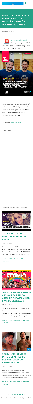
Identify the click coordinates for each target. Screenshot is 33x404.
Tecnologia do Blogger (17, 394)
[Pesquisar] (26, 3)
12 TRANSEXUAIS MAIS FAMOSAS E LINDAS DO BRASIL (14, 236)
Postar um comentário (21, 320)
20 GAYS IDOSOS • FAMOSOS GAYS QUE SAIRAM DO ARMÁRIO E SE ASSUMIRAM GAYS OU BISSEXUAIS (16, 296)
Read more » (6, 261)
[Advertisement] (16, 189)
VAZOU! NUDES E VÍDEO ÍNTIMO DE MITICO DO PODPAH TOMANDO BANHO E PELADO (14, 358)
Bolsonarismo (16, 122)
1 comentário (18, 258)
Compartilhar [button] (7, 125)
